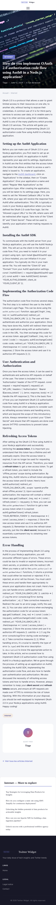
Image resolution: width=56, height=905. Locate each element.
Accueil (5, 93)
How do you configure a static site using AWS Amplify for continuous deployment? (24, 802)
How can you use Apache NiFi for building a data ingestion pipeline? (26, 819)
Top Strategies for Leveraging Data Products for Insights (25, 793)
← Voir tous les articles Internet (18, 761)
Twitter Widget (27, 851)
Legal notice (8, 884)
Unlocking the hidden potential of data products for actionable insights (27, 810)
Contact (6, 889)
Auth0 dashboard (26, 174)
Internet (8, 57)
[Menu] (28, 8)
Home (5, 870)
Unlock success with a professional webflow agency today (27, 827)
